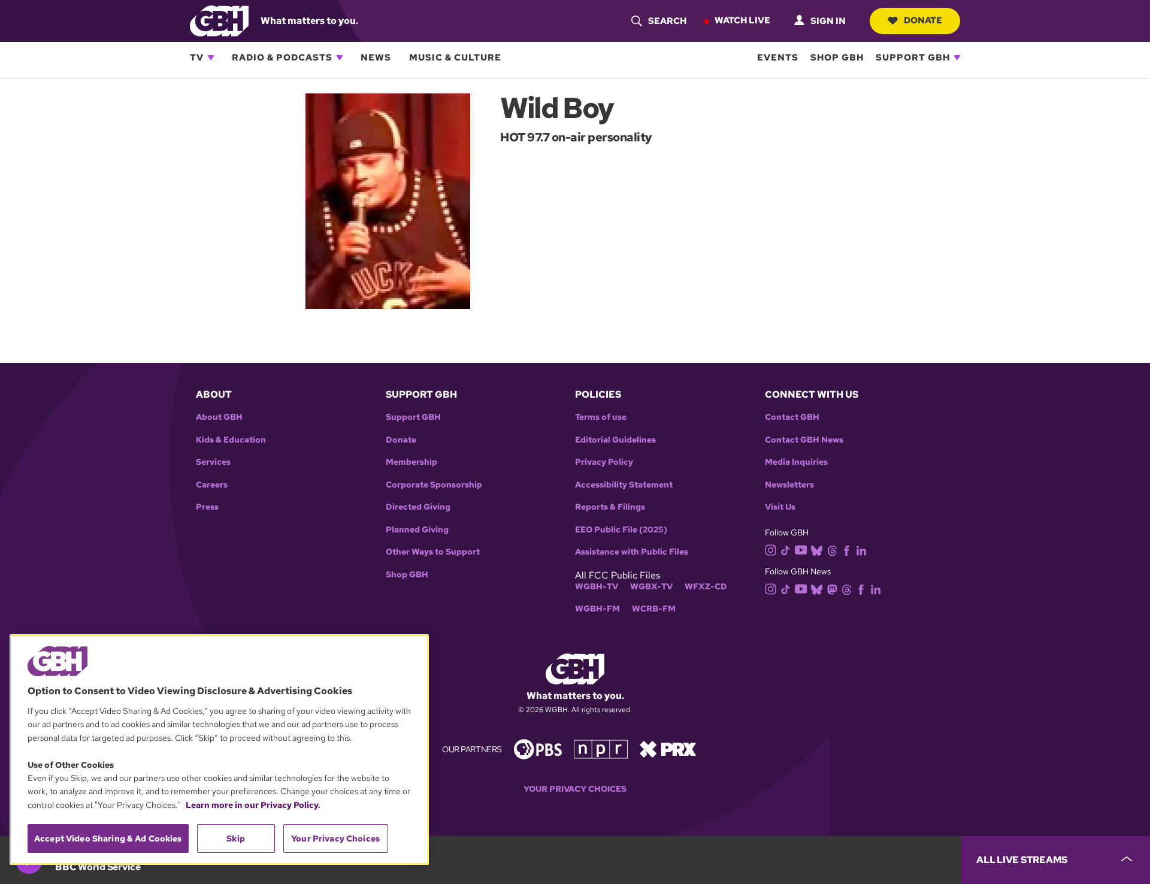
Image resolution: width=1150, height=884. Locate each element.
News (376, 57)
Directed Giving (418, 507)
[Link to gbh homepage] (219, 20)
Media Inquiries (796, 462)
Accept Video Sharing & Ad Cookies (108, 838)
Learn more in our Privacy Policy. (253, 805)
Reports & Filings (610, 507)
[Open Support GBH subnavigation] (957, 57)
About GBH (219, 417)
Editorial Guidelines (615, 440)
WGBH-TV (596, 587)
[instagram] (771, 549)
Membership (411, 462)
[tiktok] (785, 549)
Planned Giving (417, 530)
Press (207, 507)
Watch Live (742, 20)
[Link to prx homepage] (668, 748)
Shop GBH (837, 57)
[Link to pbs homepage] (538, 748)
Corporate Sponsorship (434, 485)
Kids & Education (231, 440)
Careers (212, 485)
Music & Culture (455, 57)
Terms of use (601, 417)
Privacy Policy (604, 462)
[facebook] (847, 549)
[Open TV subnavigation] (211, 57)
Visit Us (780, 507)
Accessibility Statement (624, 485)
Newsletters (789, 485)
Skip (235, 838)
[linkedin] (861, 549)
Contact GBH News (804, 440)
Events (777, 57)
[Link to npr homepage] (601, 748)
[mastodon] (832, 589)
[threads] (832, 549)
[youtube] (801, 549)
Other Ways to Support (433, 552)
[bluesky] (816, 549)
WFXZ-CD (706, 587)
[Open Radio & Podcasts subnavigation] (340, 57)
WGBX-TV (651, 587)
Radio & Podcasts (282, 57)
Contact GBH (792, 417)
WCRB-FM (654, 609)
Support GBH (913, 57)
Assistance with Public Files (631, 552)
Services (213, 462)
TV (197, 57)
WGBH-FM (597, 609)
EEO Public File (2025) (621, 530)
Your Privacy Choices (575, 789)
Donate (923, 20)
